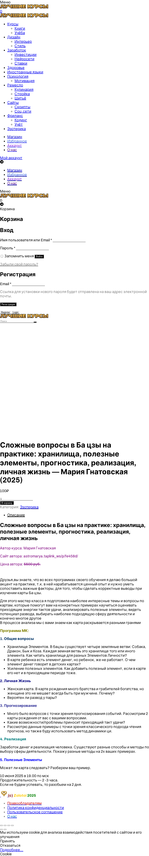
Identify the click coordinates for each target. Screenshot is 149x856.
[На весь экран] (8, 825)
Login (15, 312)
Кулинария (24, 89)
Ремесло (15, 85)
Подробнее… (11, 850)
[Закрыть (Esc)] (1, 825)
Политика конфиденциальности (35, 808)
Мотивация (25, 81)
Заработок (16, 50)
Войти (39, 256)
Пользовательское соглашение (35, 812)
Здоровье (16, 68)
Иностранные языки (25, 72)
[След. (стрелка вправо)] (5, 829)
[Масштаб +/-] (12, 825)
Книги (20, 28)
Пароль (7, 248)
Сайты (13, 103)
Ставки (21, 63)
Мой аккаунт (11, 158)
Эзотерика (16, 129)
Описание (16, 515)
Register (5, 312)
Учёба (20, 33)
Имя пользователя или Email (26, 240)
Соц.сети (23, 111)
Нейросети (24, 59)
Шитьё (20, 98)
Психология (17, 76)
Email (5, 284)
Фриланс (15, 116)
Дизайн (13, 37)
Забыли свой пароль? (19, 264)
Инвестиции (26, 55)
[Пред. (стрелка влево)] (1, 829)
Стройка (22, 94)
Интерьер (23, 41)
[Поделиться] (5, 825)
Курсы (12, 24)
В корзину (6, 503)
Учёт (19, 124)
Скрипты (22, 107)
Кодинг (21, 120)
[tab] (78, 515)
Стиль (20, 46)
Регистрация (8, 304)
